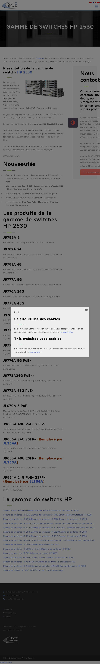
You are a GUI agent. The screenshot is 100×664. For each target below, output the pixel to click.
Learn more (34, 352)
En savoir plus (66, 332)
